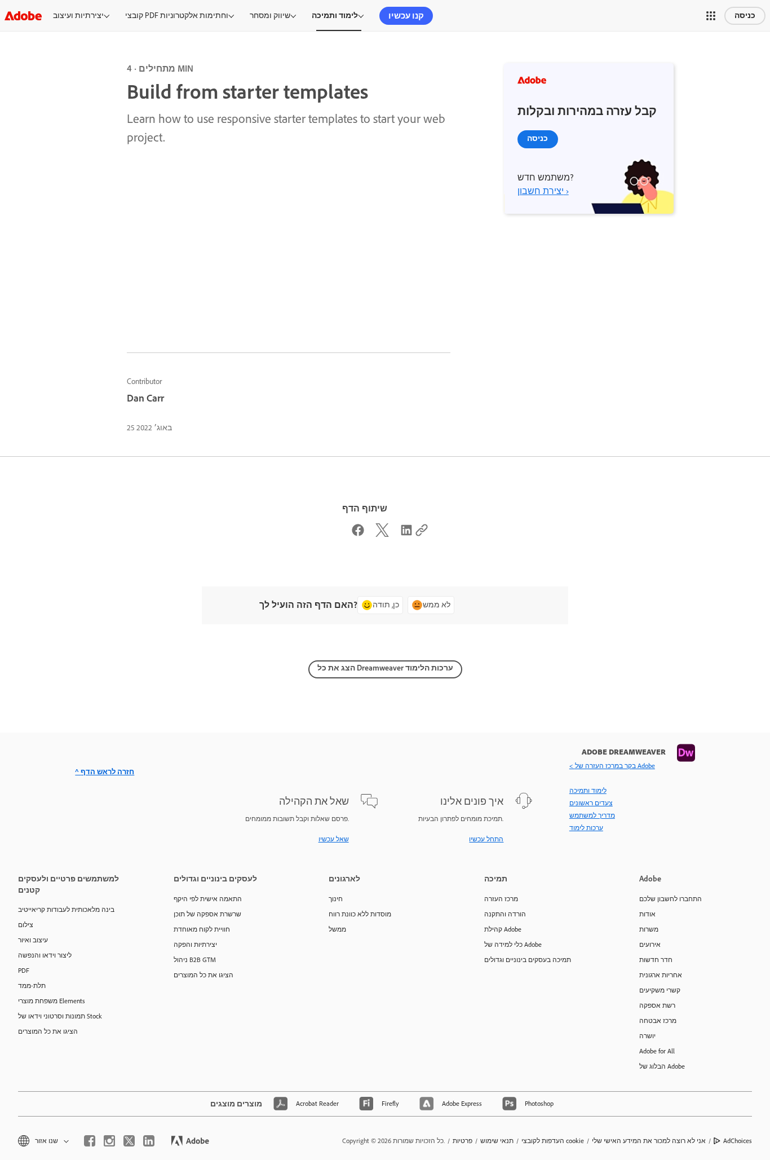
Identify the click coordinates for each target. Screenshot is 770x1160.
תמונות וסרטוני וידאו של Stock (60, 1016)
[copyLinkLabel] (421, 533)
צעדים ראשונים (591, 803)
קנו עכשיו (406, 16)
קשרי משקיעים (659, 990)
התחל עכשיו (486, 839)
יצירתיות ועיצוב (78, 15)
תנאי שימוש (497, 1141)
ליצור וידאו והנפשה (45, 955)
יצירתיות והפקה (195, 945)
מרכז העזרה (501, 899)
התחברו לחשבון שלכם (670, 899)
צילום (25, 925)
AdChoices (737, 1141)
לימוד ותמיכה (335, 15)
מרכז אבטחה (657, 1021)
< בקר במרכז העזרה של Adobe (612, 766)
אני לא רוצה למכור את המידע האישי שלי (649, 1141)
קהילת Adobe (502, 929)
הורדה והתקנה (505, 914)
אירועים (650, 945)
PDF (23, 970)
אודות (647, 914)
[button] (711, 16)
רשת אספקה (657, 1005)
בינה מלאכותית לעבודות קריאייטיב (66, 910)
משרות (648, 929)
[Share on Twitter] (382, 533)
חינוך (336, 899)
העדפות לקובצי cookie (552, 1141)
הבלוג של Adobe (662, 1066)
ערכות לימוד (586, 828)
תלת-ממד (32, 986)
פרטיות (462, 1141)
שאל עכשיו (333, 839)
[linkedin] (148, 1140)
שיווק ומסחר (270, 15)
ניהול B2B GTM (195, 960)
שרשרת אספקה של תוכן (207, 914)
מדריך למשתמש (592, 815)
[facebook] (89, 1140)
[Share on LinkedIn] (406, 533)
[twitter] (129, 1140)
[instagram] (109, 1140)
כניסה (744, 15)
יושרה (647, 1036)
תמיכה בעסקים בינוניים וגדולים (527, 960)
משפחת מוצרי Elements (51, 1001)
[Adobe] (23, 15)
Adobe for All (657, 1051)
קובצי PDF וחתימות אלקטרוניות (176, 15)
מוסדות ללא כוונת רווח (360, 914)
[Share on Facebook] (358, 533)
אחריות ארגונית (660, 975)
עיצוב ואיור (33, 940)
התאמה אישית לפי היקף (208, 899)
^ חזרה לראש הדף (104, 772)
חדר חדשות (655, 960)
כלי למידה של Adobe (513, 945)
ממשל (337, 929)
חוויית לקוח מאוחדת (202, 929)
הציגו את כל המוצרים (48, 1031)
